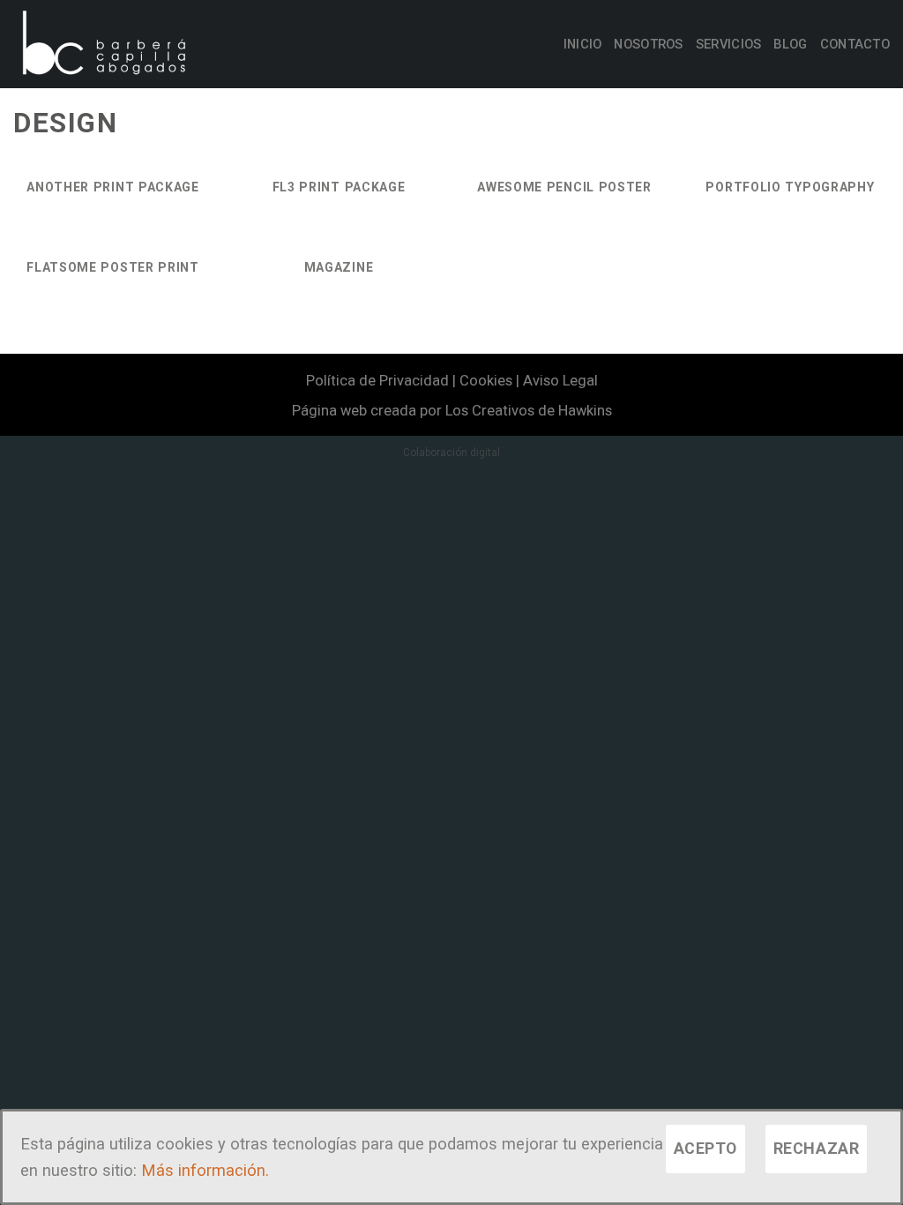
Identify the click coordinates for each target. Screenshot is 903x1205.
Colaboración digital (451, 452)
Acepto (705, 1148)
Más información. (205, 1170)
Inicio (582, 44)
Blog (790, 44)
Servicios (729, 44)
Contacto (855, 44)
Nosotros (648, 44)
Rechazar (816, 1148)
